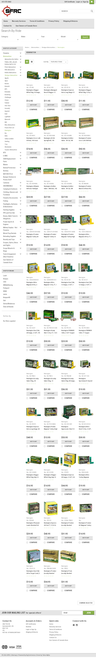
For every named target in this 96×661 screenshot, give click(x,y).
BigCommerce (30, 655)
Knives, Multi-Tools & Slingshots (10, 217)
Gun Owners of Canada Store (26, 26)
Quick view (33, 81)
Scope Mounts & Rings (9, 249)
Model (63, 37)
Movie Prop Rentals (9, 233)
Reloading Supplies (9, 236)
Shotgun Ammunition (11, 75)
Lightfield (7, 117)
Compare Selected (85, 603)
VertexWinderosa (9, 304)
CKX (4, 282)
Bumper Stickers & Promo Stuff (9, 178)
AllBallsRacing (8, 285)
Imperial (7, 111)
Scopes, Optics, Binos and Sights (10, 243)
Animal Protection (9, 168)
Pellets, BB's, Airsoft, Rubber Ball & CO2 (11, 63)
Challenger (8, 97)
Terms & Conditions (37, 21)
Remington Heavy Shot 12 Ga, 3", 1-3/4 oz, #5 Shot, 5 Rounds (51, 333)
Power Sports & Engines (8, 223)
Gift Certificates (31, 624)
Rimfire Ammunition (10, 72)
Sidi (4, 300)
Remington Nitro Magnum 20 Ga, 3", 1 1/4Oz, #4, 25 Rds (85, 237)
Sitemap (14, 655)
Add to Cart (33, 105)
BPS (6, 89)
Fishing (5, 201)
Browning (7, 94)
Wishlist (28, 627)
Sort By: (46, 62)
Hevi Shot (8, 105)
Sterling (7, 141)
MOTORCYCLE (8, 174)
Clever (7, 100)
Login (78, 2)
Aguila (7, 78)
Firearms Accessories (10, 198)
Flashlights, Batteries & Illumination (10, 205)
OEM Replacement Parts (9, 160)
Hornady (7, 108)
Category (4, 37)
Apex (6, 81)
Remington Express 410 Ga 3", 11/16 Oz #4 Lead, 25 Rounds (50, 525)
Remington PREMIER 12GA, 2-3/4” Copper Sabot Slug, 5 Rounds (68, 333)
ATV (4, 153)
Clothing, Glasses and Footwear (10, 193)
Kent (6, 114)
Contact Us (8, 26)
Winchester (8, 147)
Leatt (5, 276)
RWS (6, 136)
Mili (6, 122)
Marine (5, 164)
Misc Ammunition (10, 125)
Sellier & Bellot (9, 139)
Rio (6, 133)
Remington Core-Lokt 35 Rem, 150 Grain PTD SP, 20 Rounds (33, 140)
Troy (6, 144)
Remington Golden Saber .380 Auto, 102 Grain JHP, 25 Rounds (50, 188)
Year (43, 37)
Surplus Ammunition (11, 150)
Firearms (6, 53)
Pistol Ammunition (10, 67)
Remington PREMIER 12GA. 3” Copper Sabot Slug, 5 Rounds (85, 333)
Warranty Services (19, 21)
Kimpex (5, 279)
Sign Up (85, 2)
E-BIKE (5, 156)
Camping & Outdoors (10, 189)
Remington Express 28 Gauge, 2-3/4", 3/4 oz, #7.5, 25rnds (68, 477)
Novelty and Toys (9, 239)
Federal (7, 103)
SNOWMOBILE (8, 186)
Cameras (6, 183)
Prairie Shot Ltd (9, 128)
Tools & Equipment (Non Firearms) (9, 255)
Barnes (7, 83)
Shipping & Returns (70, 21)
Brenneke (7, 92)
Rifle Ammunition (10, 70)
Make (23, 37)
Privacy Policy (53, 21)
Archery (5, 171)
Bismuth (7, 86)
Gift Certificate (70, 2)
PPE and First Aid (9, 213)
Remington (8, 130)
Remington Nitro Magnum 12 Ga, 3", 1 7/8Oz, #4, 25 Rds (50, 285)
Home (6, 21)
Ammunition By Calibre (11, 59)
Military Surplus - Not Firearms (10, 228)
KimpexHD (6, 297)
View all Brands (8, 307)
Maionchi (7, 119)
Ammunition (7, 56)
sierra (5, 294)
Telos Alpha (46, 655)
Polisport (6, 288)
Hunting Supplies (9, 210)
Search (85, 37)
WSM (5, 291)
